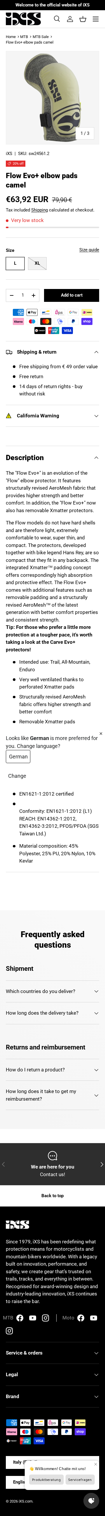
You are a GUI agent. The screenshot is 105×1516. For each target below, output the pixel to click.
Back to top (52, 1195)
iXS (9, 153)
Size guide (89, 249)
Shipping (39, 210)
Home (11, 37)
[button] (82, 19)
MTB (24, 37)
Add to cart (72, 295)
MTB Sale (41, 37)
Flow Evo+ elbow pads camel (29, 42)
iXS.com (25, 1501)
